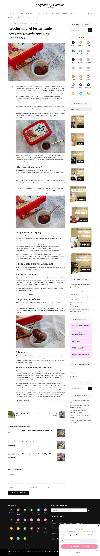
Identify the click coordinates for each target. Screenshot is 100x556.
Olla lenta (64, 13)
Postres (53, 536)
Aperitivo (19, 400)
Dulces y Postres (30, 13)
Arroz (79, 520)
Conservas (54, 525)
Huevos (53, 530)
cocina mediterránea (79, 523)
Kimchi (31, 294)
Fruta (58, 528)
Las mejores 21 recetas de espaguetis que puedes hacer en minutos (79, 310)
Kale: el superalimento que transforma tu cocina (81, 297)
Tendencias (73, 376)
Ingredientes (34, 23)
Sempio (32, 390)
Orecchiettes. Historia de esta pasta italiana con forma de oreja (80, 285)
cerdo (65, 523)
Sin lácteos (20, 13)
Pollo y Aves (45, 13)
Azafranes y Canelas (50, 4)
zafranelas (72, 420)
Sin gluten (12, 13)
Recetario (72, 13)
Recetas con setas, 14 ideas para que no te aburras (79, 291)
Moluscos (54, 533)
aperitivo (66, 520)
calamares (54, 523)
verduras (26, 400)
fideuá (53, 528)
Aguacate (54, 520)
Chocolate (71, 523)
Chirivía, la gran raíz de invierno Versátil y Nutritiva (37, 454)
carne (60, 523)
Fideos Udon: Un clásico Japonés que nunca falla (36, 442)
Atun (84, 520)
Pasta (38, 13)
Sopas (53, 538)
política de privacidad (83, 550)
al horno (60, 520)
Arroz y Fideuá (55, 13)
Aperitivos (73, 520)
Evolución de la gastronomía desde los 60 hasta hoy (37, 430)
